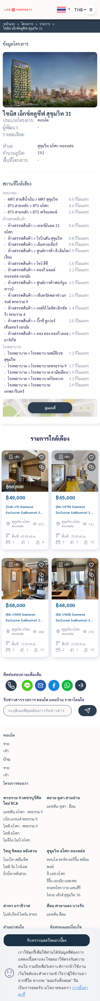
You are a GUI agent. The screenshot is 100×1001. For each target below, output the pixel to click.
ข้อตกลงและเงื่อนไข (66, 926)
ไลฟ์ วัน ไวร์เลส (15, 866)
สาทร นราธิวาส (16, 905)
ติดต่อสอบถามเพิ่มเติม (22, 674)
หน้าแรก (9, 24)
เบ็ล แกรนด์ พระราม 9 (20, 818)
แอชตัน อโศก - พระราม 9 (23, 811)
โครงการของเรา (15, 783)
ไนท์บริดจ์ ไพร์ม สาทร (20, 914)
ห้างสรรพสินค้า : (15, 218)
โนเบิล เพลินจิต (15, 859)
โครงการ (27, 24)
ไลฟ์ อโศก (11, 832)
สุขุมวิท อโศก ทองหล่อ (66, 850)
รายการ (44, 24)
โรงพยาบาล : (12, 346)
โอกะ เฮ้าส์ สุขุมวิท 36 (64, 894)
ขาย (6, 743)
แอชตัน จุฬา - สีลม (61, 806)
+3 (80, 685)
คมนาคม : (10, 192)
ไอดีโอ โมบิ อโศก (16, 839)
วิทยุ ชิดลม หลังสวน (20, 850)
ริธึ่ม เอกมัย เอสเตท (62, 880)
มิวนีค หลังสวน (14, 873)
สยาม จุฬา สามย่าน (63, 797)
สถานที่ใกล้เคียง (17, 184)
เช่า (6, 750)
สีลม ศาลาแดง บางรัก (65, 905)
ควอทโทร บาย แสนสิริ (64, 887)
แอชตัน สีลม (56, 914)
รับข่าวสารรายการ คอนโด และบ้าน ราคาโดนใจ (43, 699)
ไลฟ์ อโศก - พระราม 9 (20, 825)
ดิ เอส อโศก (56, 873)
